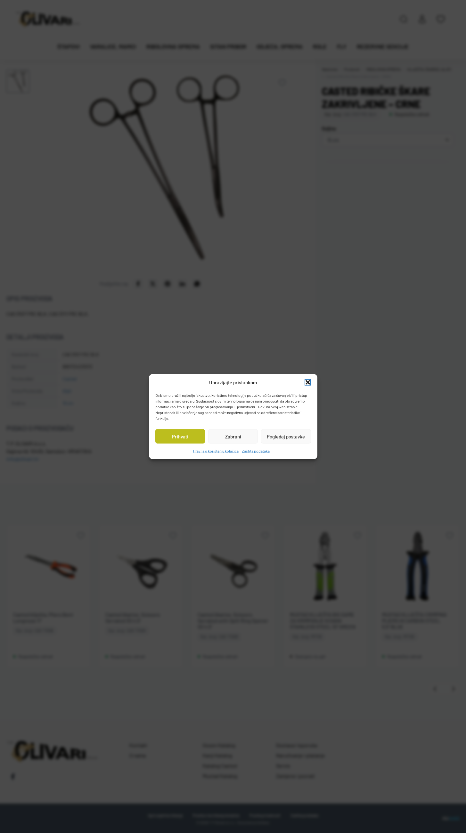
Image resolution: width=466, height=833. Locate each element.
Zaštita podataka (256, 451)
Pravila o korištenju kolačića (216, 451)
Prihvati (180, 436)
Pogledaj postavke (286, 436)
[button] (308, 382)
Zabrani (233, 436)
